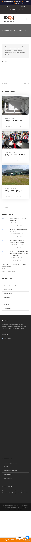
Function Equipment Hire (10, 470)
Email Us (21, 9)
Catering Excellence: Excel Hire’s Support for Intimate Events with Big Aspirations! (19, 253)
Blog (20, 126)
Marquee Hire (8, 301)
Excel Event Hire (10, 126)
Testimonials (19, 30)
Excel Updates (8, 289)
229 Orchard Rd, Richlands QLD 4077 (16, 7)
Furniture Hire (8, 474)
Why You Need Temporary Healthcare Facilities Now (13, 191)
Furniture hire (7, 297)
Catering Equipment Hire (10, 285)
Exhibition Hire (8, 293)
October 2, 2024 (8, 268)
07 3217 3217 (12, 9)
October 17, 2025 (17, 257)
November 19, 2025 (10, 188)
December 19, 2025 (10, 152)
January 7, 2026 (9, 118)
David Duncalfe (8, 30)
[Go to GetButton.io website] (27, 540)
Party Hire (7, 304)
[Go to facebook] (27, 537)
